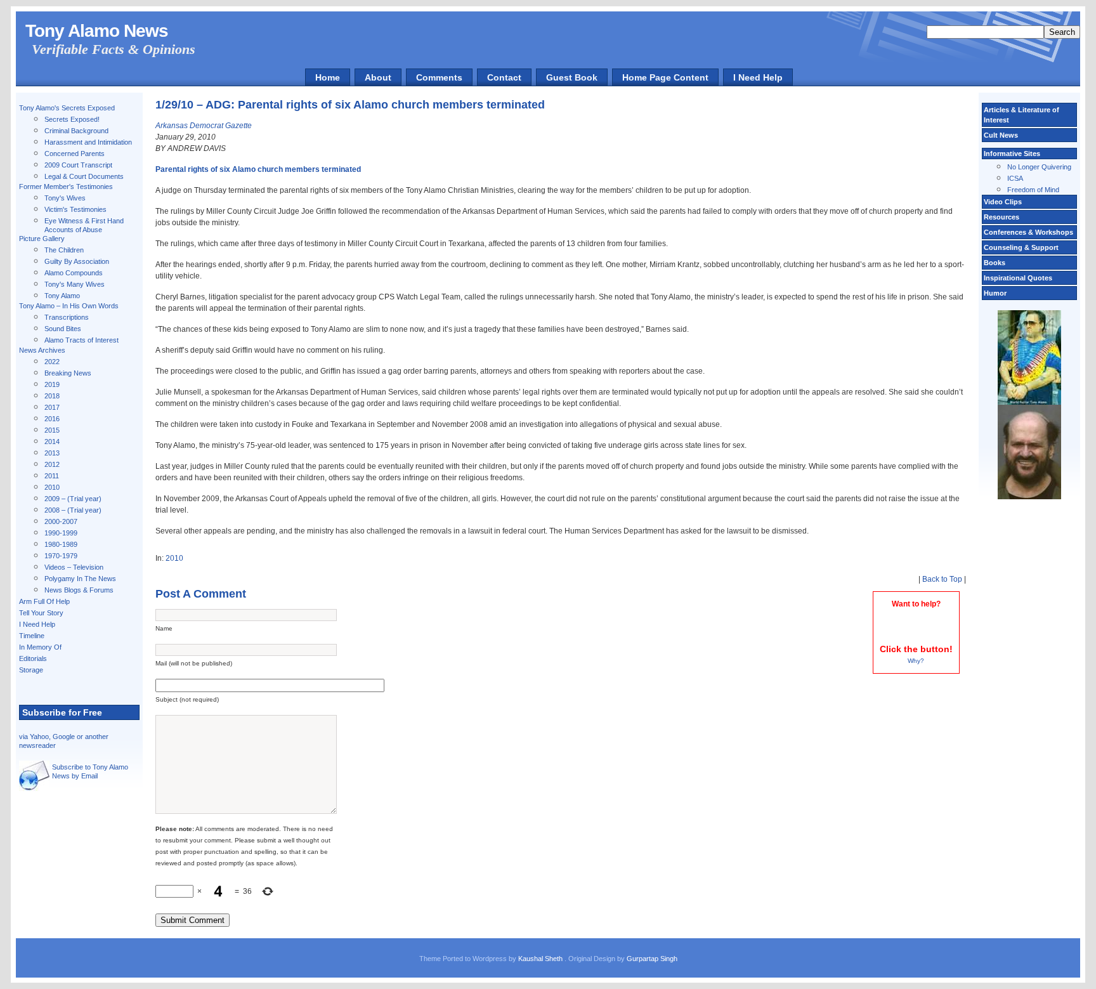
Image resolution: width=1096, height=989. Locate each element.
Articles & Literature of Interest (1021, 115)
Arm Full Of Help (44, 601)
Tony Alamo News (96, 31)
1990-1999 (60, 533)
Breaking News (67, 373)
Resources (1001, 217)
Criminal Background (76, 130)
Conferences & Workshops (1028, 232)
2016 (52, 418)
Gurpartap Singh (652, 958)
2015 (52, 430)
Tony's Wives (65, 198)
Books (994, 262)
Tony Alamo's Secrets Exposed (67, 108)
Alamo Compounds (73, 273)
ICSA (1015, 178)
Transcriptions (66, 317)
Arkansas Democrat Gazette (203, 125)
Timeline (31, 635)
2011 (51, 476)
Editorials (33, 658)
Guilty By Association (76, 261)
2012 (52, 464)
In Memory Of (40, 647)
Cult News (1001, 135)
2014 (52, 441)
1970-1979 (60, 556)
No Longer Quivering (1039, 167)
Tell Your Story (41, 613)
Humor (995, 293)
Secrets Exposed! (72, 119)
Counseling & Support (1021, 247)
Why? (916, 660)
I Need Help (758, 77)
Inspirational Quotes (1018, 278)
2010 (52, 487)
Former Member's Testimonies (66, 186)
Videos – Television (73, 567)
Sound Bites (62, 328)
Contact (504, 77)
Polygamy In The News (80, 578)
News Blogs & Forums (79, 590)
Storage (31, 670)
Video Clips (1003, 202)
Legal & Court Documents (84, 176)
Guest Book (571, 77)
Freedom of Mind (1033, 189)
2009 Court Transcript (78, 165)
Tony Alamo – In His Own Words (69, 306)
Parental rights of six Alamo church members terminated (258, 169)
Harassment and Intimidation (88, 142)
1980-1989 (60, 544)
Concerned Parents (74, 153)
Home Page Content (665, 77)
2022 (52, 361)
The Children (64, 250)
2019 (52, 384)
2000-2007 (60, 521)
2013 (52, 453)
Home (327, 77)
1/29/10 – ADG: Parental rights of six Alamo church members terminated (350, 104)
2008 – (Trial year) (72, 510)
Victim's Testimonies (75, 209)
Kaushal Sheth (541, 958)
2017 (52, 407)
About (378, 77)
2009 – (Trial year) (72, 498)
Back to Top (942, 579)
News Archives (42, 350)
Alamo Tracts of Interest (81, 340)
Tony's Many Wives (74, 284)
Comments (439, 77)
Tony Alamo (62, 295)
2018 (52, 396)
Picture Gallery (42, 238)
